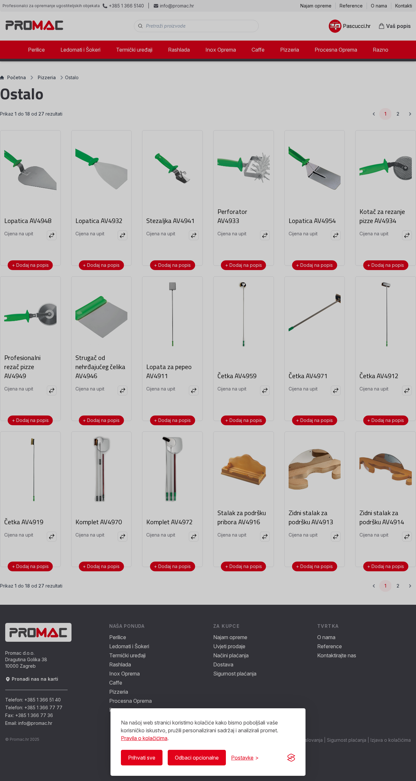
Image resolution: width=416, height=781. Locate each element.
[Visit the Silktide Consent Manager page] (291, 758)
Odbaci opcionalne (197, 757)
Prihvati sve (141, 757)
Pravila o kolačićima (144, 738)
